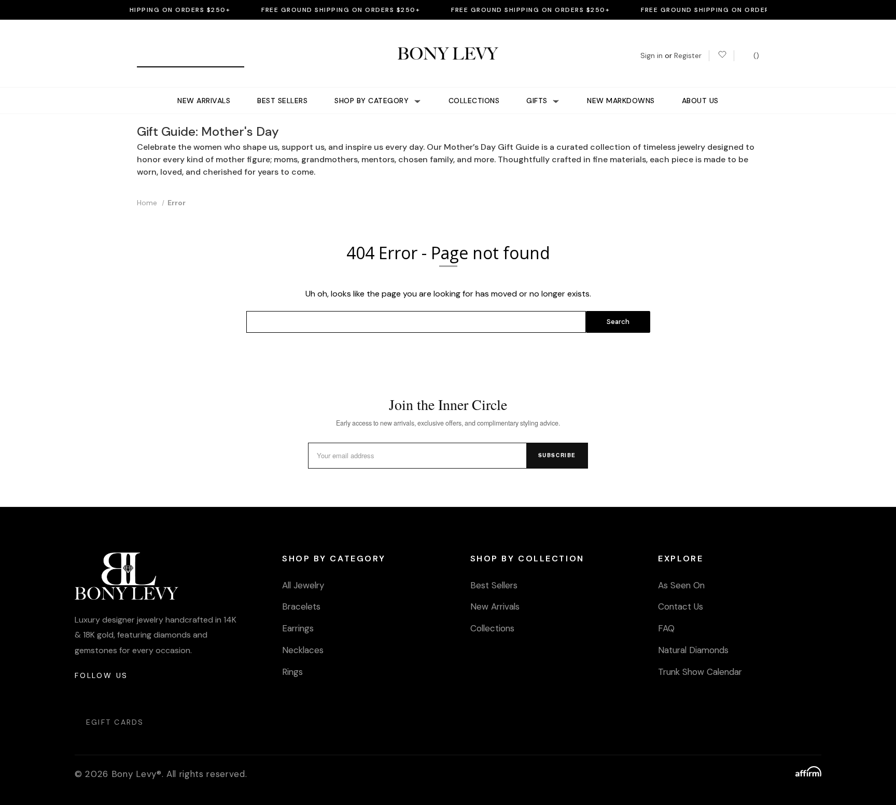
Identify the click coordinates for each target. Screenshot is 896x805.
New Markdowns (621, 100)
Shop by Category (372, 100)
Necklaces (303, 650)
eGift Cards (115, 722)
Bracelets (301, 606)
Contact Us (680, 606)
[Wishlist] (721, 55)
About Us (700, 100)
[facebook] (108, 695)
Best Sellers (282, 100)
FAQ (666, 628)
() (755, 55)
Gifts (538, 100)
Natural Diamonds (693, 650)
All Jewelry (303, 585)
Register (688, 55)
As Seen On (681, 585)
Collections (474, 100)
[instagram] (83, 695)
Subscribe (557, 455)
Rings (292, 671)
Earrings (298, 628)
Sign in (651, 55)
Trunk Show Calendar (700, 671)
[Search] (148, 55)
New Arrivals (203, 100)
